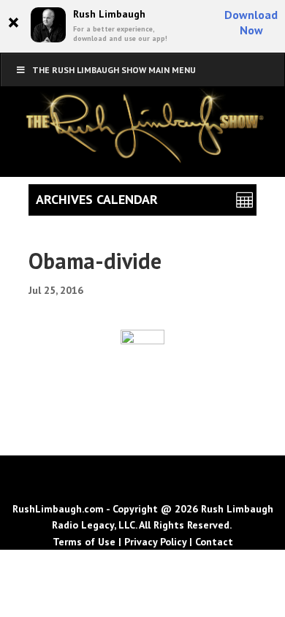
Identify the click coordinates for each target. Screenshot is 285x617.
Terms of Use (84, 541)
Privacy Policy (155, 541)
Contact (214, 541)
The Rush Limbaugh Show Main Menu (114, 69)
